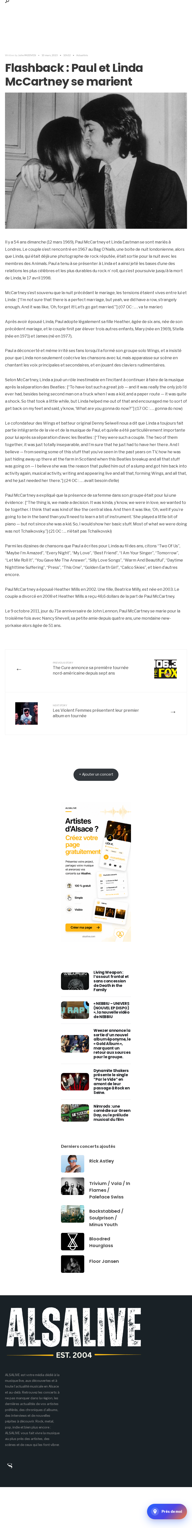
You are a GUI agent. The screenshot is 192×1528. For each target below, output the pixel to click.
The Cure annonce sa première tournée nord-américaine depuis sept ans (90, 668)
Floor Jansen (104, 1261)
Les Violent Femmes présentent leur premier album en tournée (96, 711)
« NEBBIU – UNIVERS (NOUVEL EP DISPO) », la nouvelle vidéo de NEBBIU (112, 1010)
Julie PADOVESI (27, 55)
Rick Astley (101, 1161)
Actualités (82, 55)
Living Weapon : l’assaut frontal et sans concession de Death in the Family (111, 981)
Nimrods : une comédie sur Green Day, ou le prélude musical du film (112, 1113)
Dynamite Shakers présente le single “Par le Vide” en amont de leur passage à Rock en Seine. (112, 1081)
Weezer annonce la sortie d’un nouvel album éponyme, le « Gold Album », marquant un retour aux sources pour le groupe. (112, 1043)
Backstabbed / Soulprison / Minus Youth (106, 1218)
